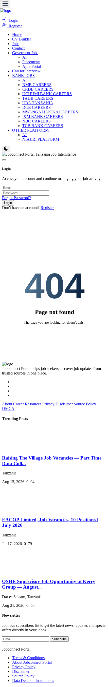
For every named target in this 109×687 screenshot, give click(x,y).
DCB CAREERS (36, 107)
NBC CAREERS (36, 121)
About (7, 404)
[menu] (5, 4)
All (24, 57)
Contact (18, 48)
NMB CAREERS (36, 84)
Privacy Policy (23, 667)
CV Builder (21, 39)
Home (17, 34)
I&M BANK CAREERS (42, 116)
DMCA (8, 408)
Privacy (48, 404)
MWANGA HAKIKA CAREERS (50, 112)
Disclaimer (64, 404)
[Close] (4, 160)
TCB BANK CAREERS (42, 125)
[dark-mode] (6, 149)
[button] (25, 53)
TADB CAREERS (37, 98)
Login (12, 20)
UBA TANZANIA (37, 103)
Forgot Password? (16, 198)
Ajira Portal (31, 66)
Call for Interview (26, 71)
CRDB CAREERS (37, 89)
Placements (31, 62)
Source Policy (85, 404)
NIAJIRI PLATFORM (40, 139)
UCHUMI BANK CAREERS (47, 94)
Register (14, 26)
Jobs (15, 43)
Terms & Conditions (28, 658)
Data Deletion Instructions (33, 680)
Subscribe (59, 639)
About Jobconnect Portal (32, 662)
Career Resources (27, 404)
